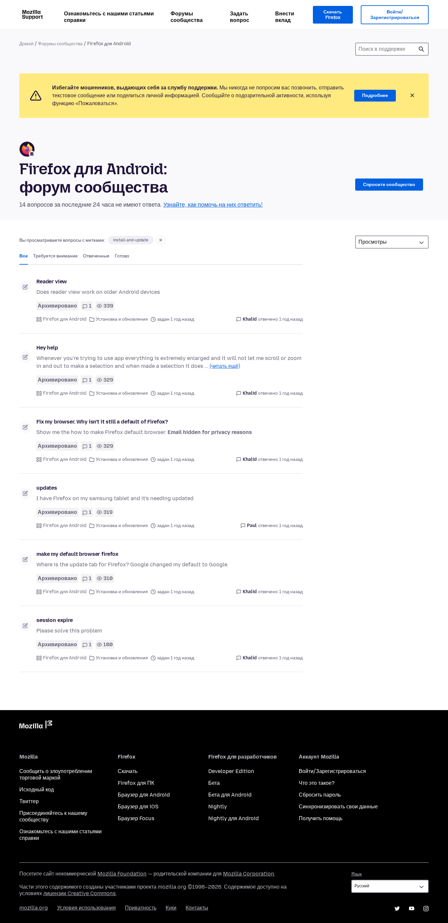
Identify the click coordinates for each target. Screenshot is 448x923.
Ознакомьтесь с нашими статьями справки (109, 16)
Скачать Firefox (332, 15)
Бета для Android (230, 795)
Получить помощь (320, 818)
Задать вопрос (239, 16)
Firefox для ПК (136, 783)
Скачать (127, 771)
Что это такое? (317, 783)
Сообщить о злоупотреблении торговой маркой (55, 774)
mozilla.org (33, 908)
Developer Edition (231, 771)
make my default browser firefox (77, 554)
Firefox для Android (65, 319)
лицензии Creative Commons (79, 893)
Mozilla (35, 726)
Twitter (397, 908)
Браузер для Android (144, 795)
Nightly (217, 806)
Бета (214, 783)
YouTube (411, 908)
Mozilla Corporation (248, 874)
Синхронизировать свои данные (338, 806)
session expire (54, 620)
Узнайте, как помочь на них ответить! (213, 204)
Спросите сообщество (389, 184)
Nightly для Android (233, 818)
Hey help (47, 348)
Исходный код (36, 789)
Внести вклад (284, 16)
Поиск (421, 49)
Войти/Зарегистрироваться (394, 15)
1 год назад (291, 319)
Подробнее (375, 95)
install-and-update (130, 240)
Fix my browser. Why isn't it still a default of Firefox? (102, 422)
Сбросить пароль (320, 795)
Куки (171, 908)
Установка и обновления (122, 319)
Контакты (197, 908)
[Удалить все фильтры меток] (160, 240)
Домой (26, 44)
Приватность (140, 908)
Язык (356, 874)
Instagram (426, 908)
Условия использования (86, 908)
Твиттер (29, 801)
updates (46, 488)
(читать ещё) (225, 366)
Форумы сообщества (187, 16)
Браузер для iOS (138, 806)
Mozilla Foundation (122, 874)
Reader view (51, 281)
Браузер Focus (136, 818)
